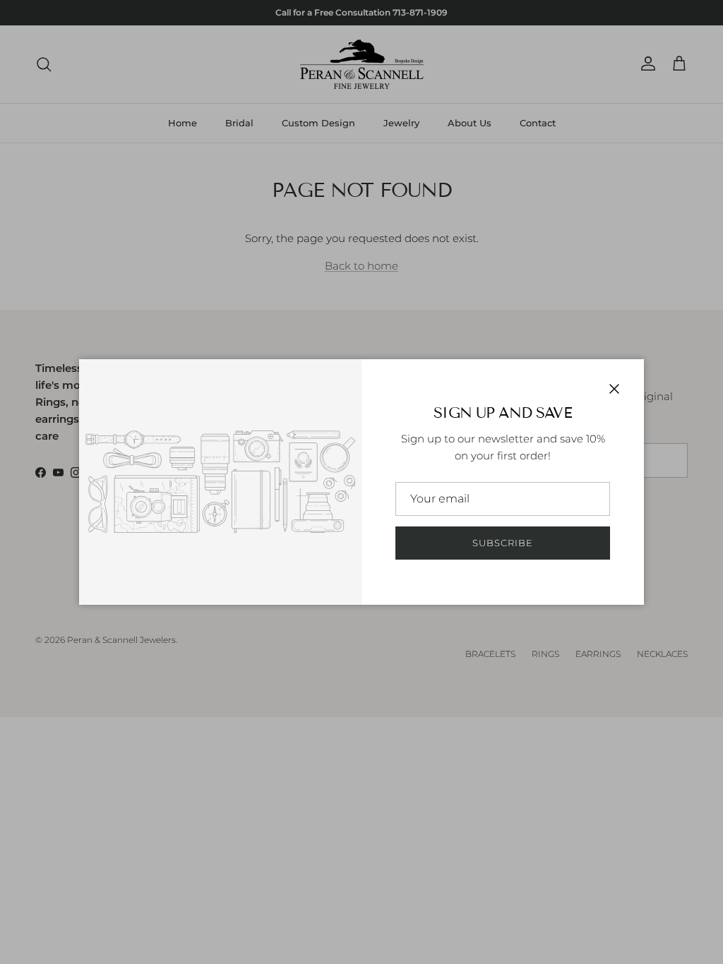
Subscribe (502, 542)
